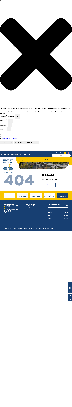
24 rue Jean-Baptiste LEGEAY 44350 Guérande (12, 206)
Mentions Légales (48, 228)
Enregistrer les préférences (32, 142)
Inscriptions (31, 212)
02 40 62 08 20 (26, 154)
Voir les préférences (19, 142)
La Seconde (31, 208)
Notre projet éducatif (33, 205)
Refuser (10, 142)
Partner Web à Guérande (37, 228)
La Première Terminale (33, 210)
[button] (36, 55)
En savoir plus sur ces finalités (9, 138)
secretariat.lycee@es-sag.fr (11, 154)
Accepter (3, 142)
